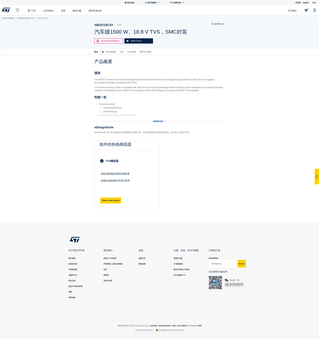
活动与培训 (108, 281)
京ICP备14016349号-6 (144, 330)
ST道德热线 (178, 264)
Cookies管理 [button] (196, 326)
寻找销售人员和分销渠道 (113, 264)
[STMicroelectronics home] (6, 10)
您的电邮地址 (213, 258)
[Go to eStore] (306, 10)
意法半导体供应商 (75, 286)
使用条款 (154, 326)
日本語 (298, 2)
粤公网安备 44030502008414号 (171, 330)
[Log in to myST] (314, 10)
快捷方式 (142, 258)
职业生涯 (72, 281)
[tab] (96, 52)
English (306, 2)
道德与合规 (178, 258)
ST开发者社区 (95, 11)
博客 (70, 292)
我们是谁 (72, 258)
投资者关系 (73, 264)
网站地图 (142, 264)
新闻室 (106, 275)
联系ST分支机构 (110, 258)
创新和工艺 (73, 275)
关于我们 (292, 10)
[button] (17, 10)
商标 (174, 326)
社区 (105, 269)
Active (119, 25)
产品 (33, 10)
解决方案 (77, 10)
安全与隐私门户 (180, 275)
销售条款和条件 (164, 326)
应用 (63, 10)
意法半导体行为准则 (181, 269)
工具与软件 (48, 10)
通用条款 (72, 297)
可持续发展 (73, 269)
